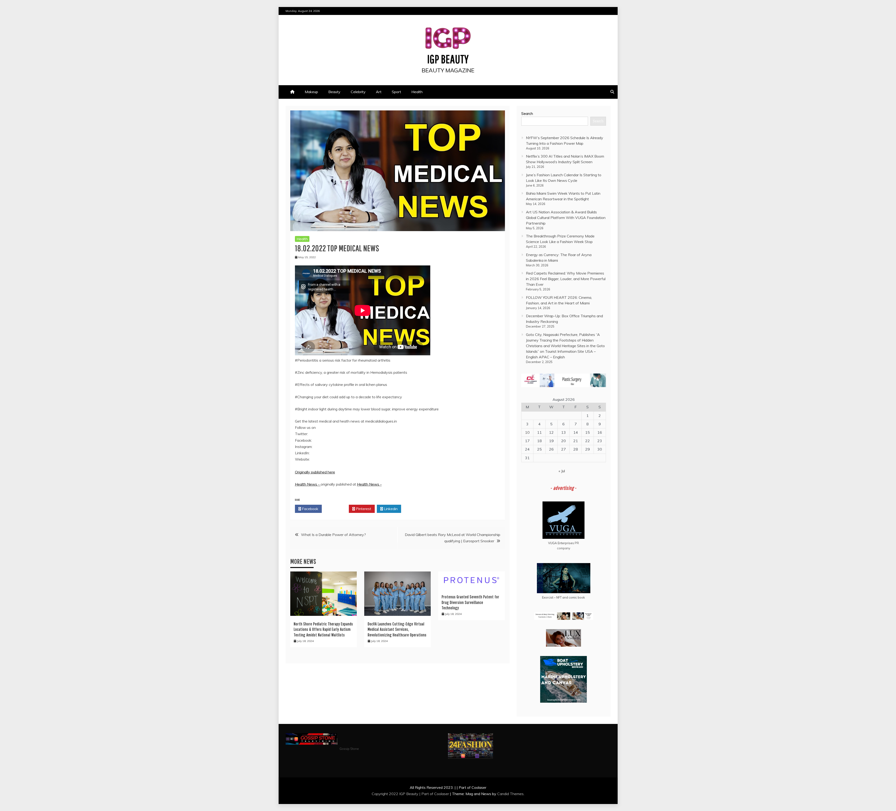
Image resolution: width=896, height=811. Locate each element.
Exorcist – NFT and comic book (563, 597)
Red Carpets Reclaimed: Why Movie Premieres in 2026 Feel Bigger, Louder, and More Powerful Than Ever (566, 279)
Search (527, 113)
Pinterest (363, 508)
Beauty (334, 91)
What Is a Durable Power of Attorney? (333, 534)
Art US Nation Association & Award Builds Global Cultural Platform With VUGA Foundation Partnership (566, 218)
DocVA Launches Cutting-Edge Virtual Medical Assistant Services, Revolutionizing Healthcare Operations (397, 629)
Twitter (336, 508)
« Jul (562, 471)
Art (379, 91)
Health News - (308, 484)
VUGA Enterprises (561, 543)
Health (417, 91)
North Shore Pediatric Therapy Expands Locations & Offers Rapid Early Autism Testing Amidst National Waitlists (323, 629)
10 (527, 432)
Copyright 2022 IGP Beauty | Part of (403, 793)
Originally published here (315, 472)
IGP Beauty (448, 59)
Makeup (311, 91)
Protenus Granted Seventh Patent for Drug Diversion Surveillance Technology (470, 602)
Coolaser (441, 793)
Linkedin (390, 508)
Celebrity (358, 91)
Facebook (309, 508)
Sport (396, 91)
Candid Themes (510, 793)
